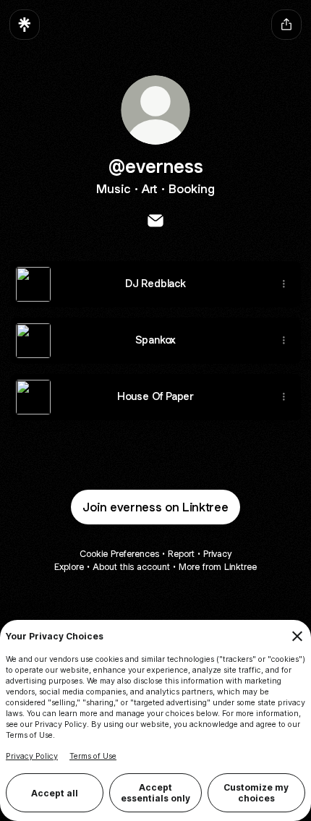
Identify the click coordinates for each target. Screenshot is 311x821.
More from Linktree (218, 567)
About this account (131, 567)
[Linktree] (24, 24)
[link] (155, 220)
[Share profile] (286, 24)
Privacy (217, 554)
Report (181, 554)
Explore (69, 567)
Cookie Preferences (119, 554)
